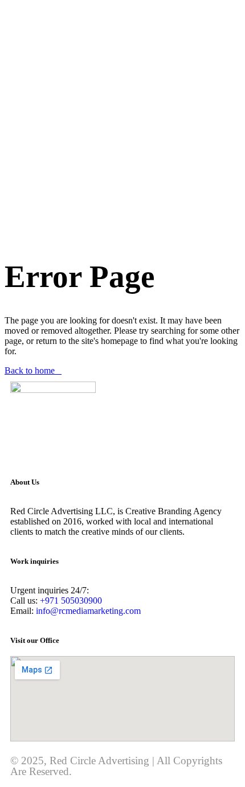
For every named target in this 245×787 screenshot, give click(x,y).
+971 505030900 (71, 600)
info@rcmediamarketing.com (87, 611)
